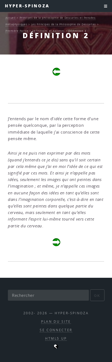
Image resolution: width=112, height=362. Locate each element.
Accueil (10, 18)
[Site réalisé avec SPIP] (56, 347)
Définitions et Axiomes (48, 31)
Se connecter (56, 330)
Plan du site (56, 321)
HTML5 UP (56, 338)
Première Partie (16, 31)
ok (97, 295)
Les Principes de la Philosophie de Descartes (63, 24)
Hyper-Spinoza (27, 6)
